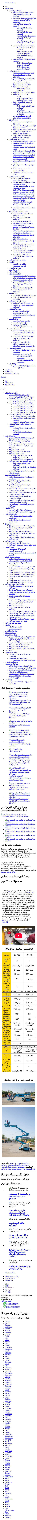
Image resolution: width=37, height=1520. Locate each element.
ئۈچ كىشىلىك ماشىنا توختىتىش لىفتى (21, 582)
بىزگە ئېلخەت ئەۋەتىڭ (8, 872)
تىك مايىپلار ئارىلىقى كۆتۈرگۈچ (23, 303)
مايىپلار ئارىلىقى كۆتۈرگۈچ (17, 301)
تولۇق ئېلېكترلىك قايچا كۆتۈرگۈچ (24, 92)
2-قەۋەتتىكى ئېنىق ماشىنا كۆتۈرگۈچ (21, 590)
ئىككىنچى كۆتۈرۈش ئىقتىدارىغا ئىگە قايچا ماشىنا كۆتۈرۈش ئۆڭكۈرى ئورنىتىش (23, 246)
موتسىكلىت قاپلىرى (11, 662)
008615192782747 (12, 1304)
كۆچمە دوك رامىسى (20, 323)
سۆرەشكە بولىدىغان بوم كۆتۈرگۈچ (24, 129)
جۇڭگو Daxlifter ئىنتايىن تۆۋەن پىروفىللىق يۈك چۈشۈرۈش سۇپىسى (23, 14)
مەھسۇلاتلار (9, 8)
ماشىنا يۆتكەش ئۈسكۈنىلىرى (22, 221)
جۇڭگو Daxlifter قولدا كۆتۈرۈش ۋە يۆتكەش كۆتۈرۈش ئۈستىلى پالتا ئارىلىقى (24, 332)
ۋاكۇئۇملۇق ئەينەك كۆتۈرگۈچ (22, 287)
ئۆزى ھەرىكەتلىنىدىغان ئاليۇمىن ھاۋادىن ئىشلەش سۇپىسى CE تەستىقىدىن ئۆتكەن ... (19, 762)
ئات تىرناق (8, 650)
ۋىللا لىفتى (12, 364)
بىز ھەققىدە (9, 371)
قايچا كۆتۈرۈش (14, 71)
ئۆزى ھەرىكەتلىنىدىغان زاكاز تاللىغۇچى (22, 512)
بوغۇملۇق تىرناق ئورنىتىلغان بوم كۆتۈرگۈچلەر (20, 1267)
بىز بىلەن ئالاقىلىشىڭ (12, 373)
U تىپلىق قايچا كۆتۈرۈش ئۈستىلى (24, 416)
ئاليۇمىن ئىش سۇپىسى (16, 176)
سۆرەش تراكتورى (15, 268)
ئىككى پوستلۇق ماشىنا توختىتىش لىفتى (22, 572)
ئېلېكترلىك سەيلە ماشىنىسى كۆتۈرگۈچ (22, 525)
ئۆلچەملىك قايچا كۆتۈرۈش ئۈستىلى (21, 402)
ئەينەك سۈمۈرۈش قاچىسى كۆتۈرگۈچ (21, 648)
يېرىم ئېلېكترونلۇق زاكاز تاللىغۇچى (24, 295)
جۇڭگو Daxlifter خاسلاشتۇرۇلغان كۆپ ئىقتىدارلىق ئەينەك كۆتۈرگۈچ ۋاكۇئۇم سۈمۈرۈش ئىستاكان (24, 278)
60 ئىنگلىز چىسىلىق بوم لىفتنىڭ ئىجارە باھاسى (18, 1236)
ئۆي (6, 6)
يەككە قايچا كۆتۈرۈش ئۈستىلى (23, 404)
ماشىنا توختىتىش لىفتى (16, 139)
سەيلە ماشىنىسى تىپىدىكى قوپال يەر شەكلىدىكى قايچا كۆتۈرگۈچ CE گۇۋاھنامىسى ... (20, 702)
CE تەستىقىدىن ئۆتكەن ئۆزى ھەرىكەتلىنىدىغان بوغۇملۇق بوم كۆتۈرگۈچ (19, 801)
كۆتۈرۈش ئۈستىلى (15, 10)
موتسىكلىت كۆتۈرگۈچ (20, 239)
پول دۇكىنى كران (14, 272)
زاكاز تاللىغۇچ (13, 293)
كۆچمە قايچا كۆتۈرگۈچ (20, 86)
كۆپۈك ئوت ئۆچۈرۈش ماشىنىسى (24, 660)
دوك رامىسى (13, 319)
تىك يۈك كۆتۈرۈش (15, 309)
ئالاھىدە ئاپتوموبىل (15, 348)
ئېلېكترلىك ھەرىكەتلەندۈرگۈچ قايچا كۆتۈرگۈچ (25, 112)
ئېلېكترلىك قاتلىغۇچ (19, 264)
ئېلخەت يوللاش (6, 1301)
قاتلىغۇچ (11, 262)
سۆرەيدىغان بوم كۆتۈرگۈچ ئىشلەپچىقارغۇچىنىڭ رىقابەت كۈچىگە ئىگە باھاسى (19, 1252)
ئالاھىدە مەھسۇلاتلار (11, 1276)
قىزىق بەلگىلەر (10, 1278)
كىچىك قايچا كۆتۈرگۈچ (20, 94)
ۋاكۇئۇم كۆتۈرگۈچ (15, 274)
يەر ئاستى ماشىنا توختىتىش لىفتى (24, 141)
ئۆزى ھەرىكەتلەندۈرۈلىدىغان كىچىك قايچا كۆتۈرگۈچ (24, 98)
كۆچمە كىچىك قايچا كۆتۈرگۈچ (23, 459)
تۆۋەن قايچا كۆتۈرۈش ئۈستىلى (23, 45)
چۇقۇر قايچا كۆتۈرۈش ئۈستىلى (23, 422)
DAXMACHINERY (13, 1307)
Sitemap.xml (9, 1280)
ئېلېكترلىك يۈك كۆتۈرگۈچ (17, 260)
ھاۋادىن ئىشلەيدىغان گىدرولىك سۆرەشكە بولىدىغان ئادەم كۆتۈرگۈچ (19, 1212)
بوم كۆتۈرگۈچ (13, 120)
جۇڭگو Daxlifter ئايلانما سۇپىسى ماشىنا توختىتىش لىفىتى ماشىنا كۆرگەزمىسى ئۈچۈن (24, 157)
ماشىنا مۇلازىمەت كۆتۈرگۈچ (18, 211)
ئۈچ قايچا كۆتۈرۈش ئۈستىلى (26, 36)
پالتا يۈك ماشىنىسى (19, 266)
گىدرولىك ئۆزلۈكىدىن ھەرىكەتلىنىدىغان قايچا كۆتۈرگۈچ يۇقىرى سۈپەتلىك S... (20, 778)
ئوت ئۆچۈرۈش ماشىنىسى (22, 354)
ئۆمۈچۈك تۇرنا (14, 270)
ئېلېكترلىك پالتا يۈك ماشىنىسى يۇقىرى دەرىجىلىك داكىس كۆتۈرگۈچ (23, 338)
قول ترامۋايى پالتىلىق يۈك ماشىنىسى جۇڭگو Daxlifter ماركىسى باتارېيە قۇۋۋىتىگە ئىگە (24, 344)
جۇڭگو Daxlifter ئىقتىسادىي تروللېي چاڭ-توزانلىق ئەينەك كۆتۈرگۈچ (22, 283)
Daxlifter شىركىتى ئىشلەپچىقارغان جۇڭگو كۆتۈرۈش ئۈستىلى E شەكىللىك (24, 20)
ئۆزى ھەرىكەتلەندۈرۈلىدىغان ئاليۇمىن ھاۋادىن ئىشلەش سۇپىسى (22, 203)
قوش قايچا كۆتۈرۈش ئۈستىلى (23, 406)
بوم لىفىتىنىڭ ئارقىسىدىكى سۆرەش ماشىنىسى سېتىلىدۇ (19, 1196)
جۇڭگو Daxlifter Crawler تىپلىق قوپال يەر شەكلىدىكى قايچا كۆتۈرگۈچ (23, 75)
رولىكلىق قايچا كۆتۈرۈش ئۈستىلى (24, 412)
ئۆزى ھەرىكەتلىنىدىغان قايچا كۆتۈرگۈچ (21, 461)
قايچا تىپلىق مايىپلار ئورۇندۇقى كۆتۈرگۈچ (22, 545)
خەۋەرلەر (8, 369)
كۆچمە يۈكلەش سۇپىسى (21, 321)
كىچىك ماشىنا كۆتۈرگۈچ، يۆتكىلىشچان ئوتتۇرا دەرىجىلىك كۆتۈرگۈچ (23, 256)
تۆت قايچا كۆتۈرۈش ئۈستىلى (22, 410)
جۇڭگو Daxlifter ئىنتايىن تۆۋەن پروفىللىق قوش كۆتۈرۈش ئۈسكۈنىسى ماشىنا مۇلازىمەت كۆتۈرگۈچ (22, 601)
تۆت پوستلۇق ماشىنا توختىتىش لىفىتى (21, 574)
